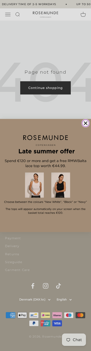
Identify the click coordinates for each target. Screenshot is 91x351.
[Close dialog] (85, 123)
